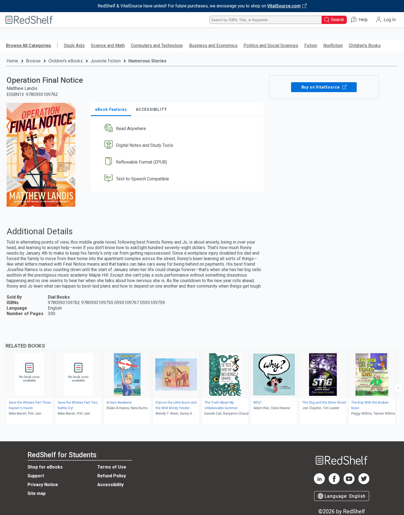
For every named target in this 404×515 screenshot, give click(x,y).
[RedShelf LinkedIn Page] (319, 482)
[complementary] (202, 377)
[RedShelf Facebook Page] (334, 482)
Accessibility (110, 484)
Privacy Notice (42, 484)
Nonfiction (333, 45)
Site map (36, 493)
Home (12, 61)
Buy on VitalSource (321, 87)
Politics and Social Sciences (270, 45)
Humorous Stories (147, 61)
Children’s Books (365, 45)
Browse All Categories (28, 45)
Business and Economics (213, 45)
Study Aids (74, 45)
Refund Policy (111, 475)
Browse (33, 61)
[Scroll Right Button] (398, 388)
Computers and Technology (157, 45)
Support (35, 475)
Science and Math (108, 45)
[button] (178, 128)
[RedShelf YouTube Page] (349, 482)
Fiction (310, 45)
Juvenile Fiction (105, 61)
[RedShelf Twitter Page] (363, 482)
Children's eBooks (65, 61)
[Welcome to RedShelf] (29, 19)
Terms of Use (111, 467)
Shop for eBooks (45, 467)
